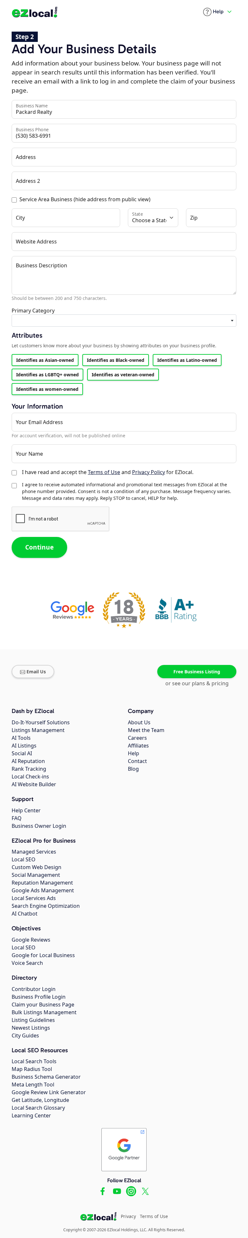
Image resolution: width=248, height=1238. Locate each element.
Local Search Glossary (38, 1107)
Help (133, 753)
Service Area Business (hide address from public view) (84, 199)
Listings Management (38, 730)
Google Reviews (31, 939)
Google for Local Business (43, 955)
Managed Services (34, 851)
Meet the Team (146, 730)
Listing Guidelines (33, 1020)
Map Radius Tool (32, 1069)
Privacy (128, 1216)
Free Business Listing (196, 672)
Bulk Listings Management (44, 1012)
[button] (213, 12)
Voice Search (27, 962)
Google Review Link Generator (49, 1092)
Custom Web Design (36, 867)
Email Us (36, 672)
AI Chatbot (24, 913)
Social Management (36, 874)
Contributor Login (34, 989)
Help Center (26, 810)
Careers (137, 737)
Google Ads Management (43, 890)
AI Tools (21, 737)
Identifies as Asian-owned (45, 360)
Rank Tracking (29, 768)
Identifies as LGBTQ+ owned (47, 374)
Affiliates (138, 745)
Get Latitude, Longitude (40, 1100)
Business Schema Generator (46, 1076)
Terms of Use (104, 472)
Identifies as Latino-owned (187, 360)
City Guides (25, 1035)
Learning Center (31, 1115)
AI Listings (24, 745)
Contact (137, 761)
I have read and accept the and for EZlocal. (107, 472)
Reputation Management (42, 882)
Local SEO (24, 859)
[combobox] (124, 320)
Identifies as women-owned (47, 389)
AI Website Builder (34, 784)
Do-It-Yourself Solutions (41, 722)
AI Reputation (28, 761)
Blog (133, 768)
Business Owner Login (39, 825)
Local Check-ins (30, 776)
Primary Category (33, 310)
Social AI (22, 753)
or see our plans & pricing (197, 683)
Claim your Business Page (43, 1004)
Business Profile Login (39, 996)
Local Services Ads (34, 898)
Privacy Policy (148, 472)
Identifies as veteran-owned (123, 374)
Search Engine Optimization (46, 905)
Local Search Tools (34, 1061)
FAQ (17, 818)
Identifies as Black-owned (115, 360)
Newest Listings (31, 1027)
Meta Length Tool (33, 1084)
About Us (139, 722)
